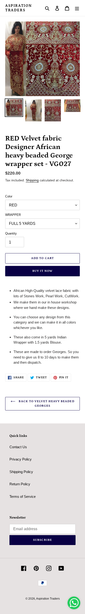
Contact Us (18, 447)
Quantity (11, 233)
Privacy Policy (20, 459)
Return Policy (19, 484)
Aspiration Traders (18, 8)
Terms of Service (22, 497)
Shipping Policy (21, 472)
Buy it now (42, 271)
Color (8, 196)
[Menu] (77, 8)
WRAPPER (13, 215)
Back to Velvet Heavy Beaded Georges (46, 404)
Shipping (32, 180)
